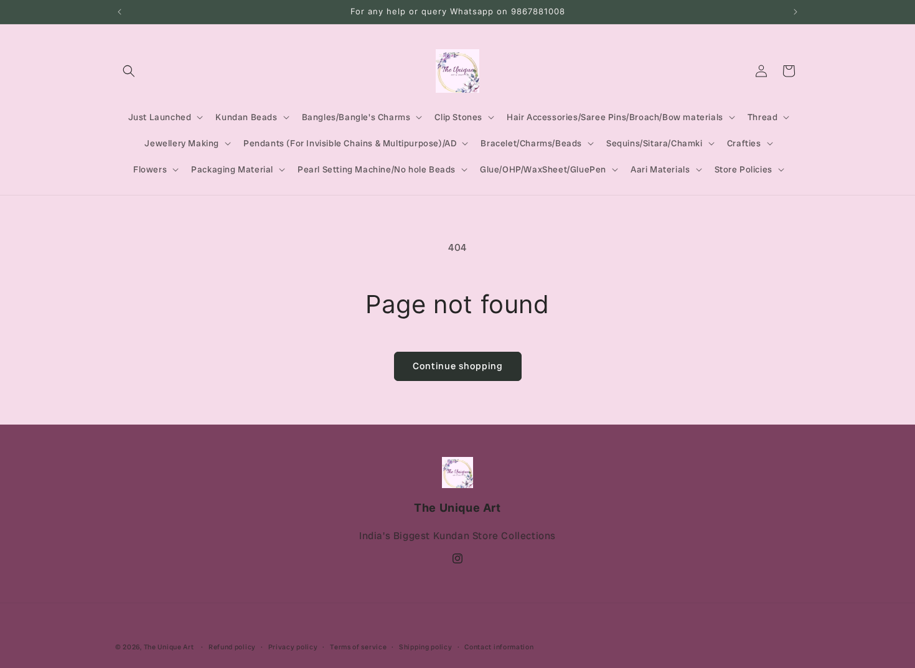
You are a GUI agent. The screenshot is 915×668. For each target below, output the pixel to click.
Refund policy (232, 646)
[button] (129, 71)
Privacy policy (293, 646)
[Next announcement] (795, 12)
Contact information (498, 646)
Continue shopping (458, 366)
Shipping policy (426, 646)
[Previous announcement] (119, 12)
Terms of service (358, 646)
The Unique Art (169, 646)
